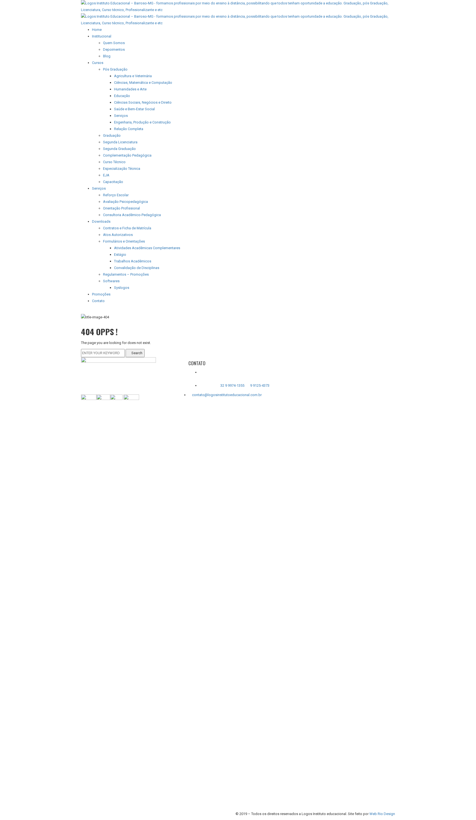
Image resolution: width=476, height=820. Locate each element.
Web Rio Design (382, 814)
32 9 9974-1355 (232, 385)
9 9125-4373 (259, 385)
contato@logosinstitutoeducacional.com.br (227, 395)
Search (136, 353)
